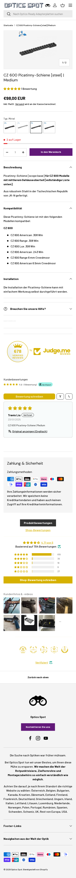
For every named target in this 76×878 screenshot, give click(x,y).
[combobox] (38, 13)
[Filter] (60, 396)
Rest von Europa (50, 811)
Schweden (15, 811)
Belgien (51, 790)
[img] (38, 543)
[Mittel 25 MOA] (49, 127)
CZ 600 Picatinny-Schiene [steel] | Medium (36, 25)
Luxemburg (46, 803)
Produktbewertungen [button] (38, 522)
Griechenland (44, 799)
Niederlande (62, 803)
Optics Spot (16, 869)
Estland (50, 794)
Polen (25, 807)
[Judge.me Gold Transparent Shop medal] (43, 650)
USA (64, 811)
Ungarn (58, 799)
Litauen (32, 803)
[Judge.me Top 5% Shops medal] (64, 650)
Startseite (8, 25)
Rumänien (49, 807)
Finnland (61, 794)
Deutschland (27, 799)
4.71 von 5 (47, 542)
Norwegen (14, 807)
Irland (68, 799)
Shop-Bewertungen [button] (38, 530)
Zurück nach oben (38, 677)
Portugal (36, 807)
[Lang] (23, 127)
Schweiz (28, 811)
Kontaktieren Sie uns (38, 726)
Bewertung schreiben (29, 396)
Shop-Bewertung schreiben (38, 580)
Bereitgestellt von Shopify (35, 869)
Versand (19, 103)
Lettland (20, 803)
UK (37, 811)
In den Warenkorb (51, 151)
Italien (10, 803)
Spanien (62, 807)
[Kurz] (10, 127)
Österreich (38, 790)
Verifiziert (41, 662)
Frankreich (10, 799)
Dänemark (37, 794)
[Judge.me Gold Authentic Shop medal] (33, 650)
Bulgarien (63, 790)
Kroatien (24, 794)
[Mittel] (36, 127)
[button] (12, 88)
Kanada (13, 794)
